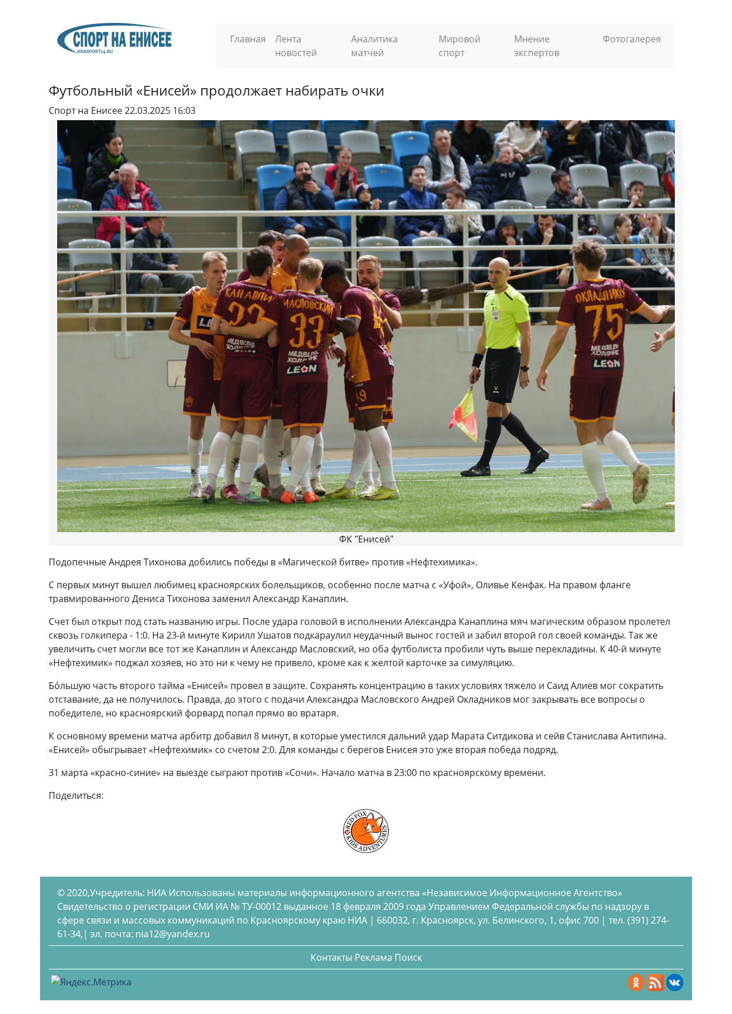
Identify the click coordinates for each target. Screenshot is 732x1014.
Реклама (373, 957)
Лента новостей (296, 46)
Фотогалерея (632, 39)
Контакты (331, 957)
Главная (248, 39)
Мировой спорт (459, 46)
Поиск (408, 957)
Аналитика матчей (374, 46)
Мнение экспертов (536, 46)
